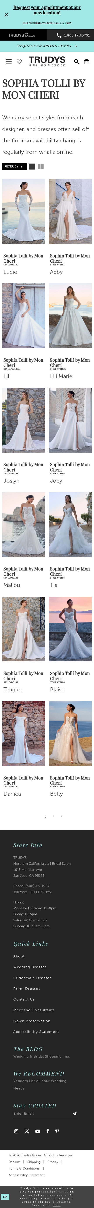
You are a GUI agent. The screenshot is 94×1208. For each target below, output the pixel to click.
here (57, 1205)
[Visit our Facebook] (47, 1131)
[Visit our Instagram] (16, 1131)
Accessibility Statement (36, 1032)
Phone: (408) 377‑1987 (31, 886)
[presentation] (23, 211)
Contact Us (24, 999)
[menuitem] (23, 34)
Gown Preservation (32, 1021)
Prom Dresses (26, 989)
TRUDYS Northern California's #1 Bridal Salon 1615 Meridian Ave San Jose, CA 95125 (42, 867)
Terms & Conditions (24, 1168)
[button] (86, 62)
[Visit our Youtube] (37, 1131)
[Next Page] (62, 816)
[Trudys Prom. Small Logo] (23, 34)
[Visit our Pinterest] (57, 1131)
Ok (5, 1197)
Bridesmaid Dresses (32, 978)
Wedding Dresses (30, 967)
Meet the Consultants (34, 1010)
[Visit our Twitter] (26, 1131)
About (19, 956)
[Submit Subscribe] (74, 1114)
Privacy (52, 1162)
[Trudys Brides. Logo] (47, 61)
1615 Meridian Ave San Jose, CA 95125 (47, 22)
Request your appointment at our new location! (47, 9)
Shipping (34, 1162)
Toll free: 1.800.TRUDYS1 (32, 892)
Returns (15, 1162)
